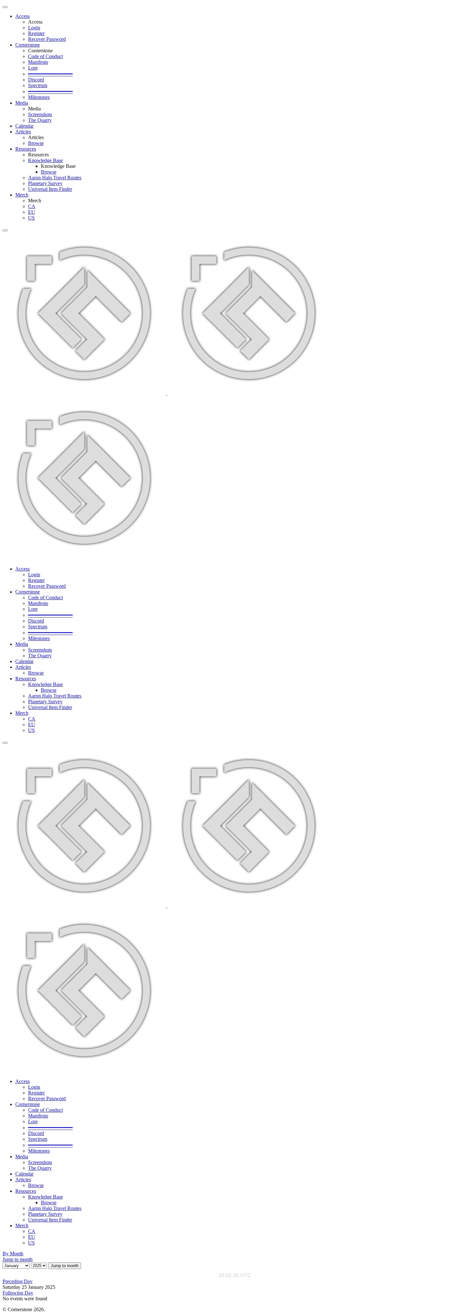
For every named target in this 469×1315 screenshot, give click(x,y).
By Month (13, 1253)
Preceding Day (18, 1281)
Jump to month (18, 1259)
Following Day (18, 1293)
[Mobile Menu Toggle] (5, 7)
